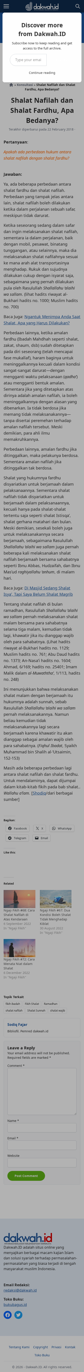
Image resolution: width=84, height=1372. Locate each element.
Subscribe (60, 59)
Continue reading (42, 73)
